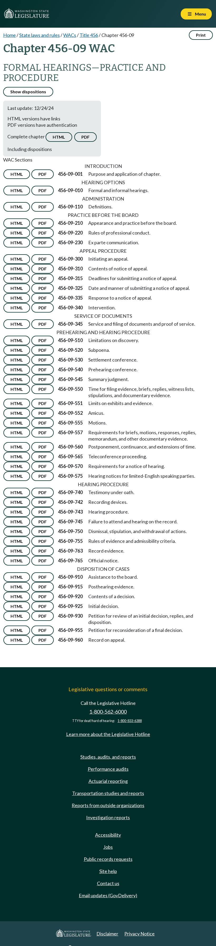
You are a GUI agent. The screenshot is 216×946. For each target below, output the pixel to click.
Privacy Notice (139, 934)
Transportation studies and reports (108, 793)
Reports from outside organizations (108, 805)
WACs (69, 35)
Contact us (108, 883)
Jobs (108, 847)
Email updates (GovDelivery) (108, 895)
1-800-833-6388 (129, 721)
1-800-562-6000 (108, 712)
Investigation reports (108, 817)
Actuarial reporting (108, 781)
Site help (108, 871)
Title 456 (89, 35)
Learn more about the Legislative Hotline (108, 734)
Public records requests (108, 859)
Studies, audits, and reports (108, 757)
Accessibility (108, 835)
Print (201, 34)
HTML (59, 136)
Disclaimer (107, 934)
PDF (85, 136)
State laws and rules (39, 35)
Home (9, 35)
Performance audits (108, 769)
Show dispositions (28, 91)
